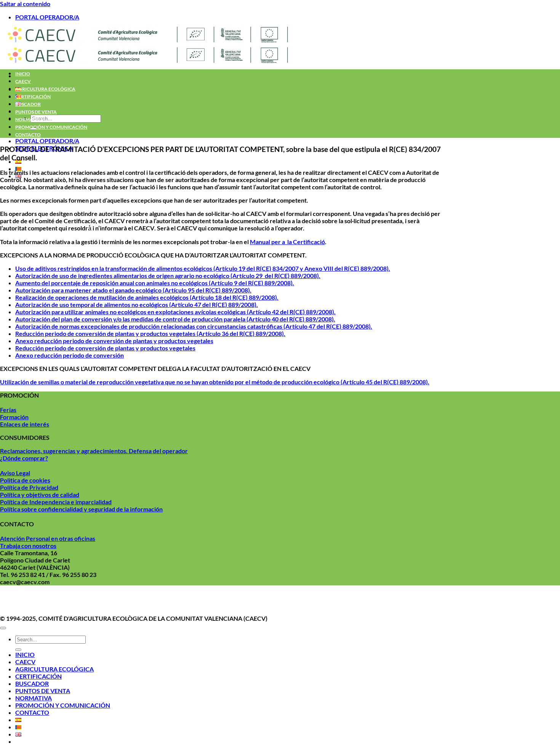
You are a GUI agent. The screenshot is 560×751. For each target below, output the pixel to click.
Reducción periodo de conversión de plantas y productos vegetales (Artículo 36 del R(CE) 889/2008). (150, 333)
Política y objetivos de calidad (39, 494)
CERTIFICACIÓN (33, 96)
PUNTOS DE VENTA (36, 112)
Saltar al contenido (25, 3)
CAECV (23, 81)
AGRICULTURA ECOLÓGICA (45, 89)
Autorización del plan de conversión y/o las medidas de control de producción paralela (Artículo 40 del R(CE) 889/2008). (175, 319)
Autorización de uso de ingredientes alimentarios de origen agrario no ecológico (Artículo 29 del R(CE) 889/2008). (167, 275)
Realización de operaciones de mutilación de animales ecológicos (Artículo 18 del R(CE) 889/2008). (146, 297)
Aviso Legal (15, 472)
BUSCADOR (28, 104)
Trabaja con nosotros (28, 545)
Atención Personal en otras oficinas (47, 538)
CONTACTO (28, 134)
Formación (14, 416)
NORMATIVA (29, 119)
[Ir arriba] (3, 628)
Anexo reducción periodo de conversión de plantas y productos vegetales (114, 340)
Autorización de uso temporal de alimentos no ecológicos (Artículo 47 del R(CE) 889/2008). (136, 304)
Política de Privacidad (29, 487)
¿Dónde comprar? (24, 458)
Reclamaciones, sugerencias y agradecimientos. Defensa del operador (94, 450)
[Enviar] (18, 650)
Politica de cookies (25, 480)
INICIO (22, 74)
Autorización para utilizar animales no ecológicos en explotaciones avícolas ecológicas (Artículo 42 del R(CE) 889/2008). (175, 311)
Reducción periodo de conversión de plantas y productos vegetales (105, 348)
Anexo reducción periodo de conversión (69, 355)
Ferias (8, 409)
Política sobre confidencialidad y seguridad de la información (81, 509)
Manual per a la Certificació (287, 241)
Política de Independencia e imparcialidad (56, 501)
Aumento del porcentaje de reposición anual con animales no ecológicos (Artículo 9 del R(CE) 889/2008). (154, 282)
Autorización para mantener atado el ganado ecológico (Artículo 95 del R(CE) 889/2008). (133, 290)
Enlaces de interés (24, 424)
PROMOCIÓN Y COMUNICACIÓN (51, 127)
